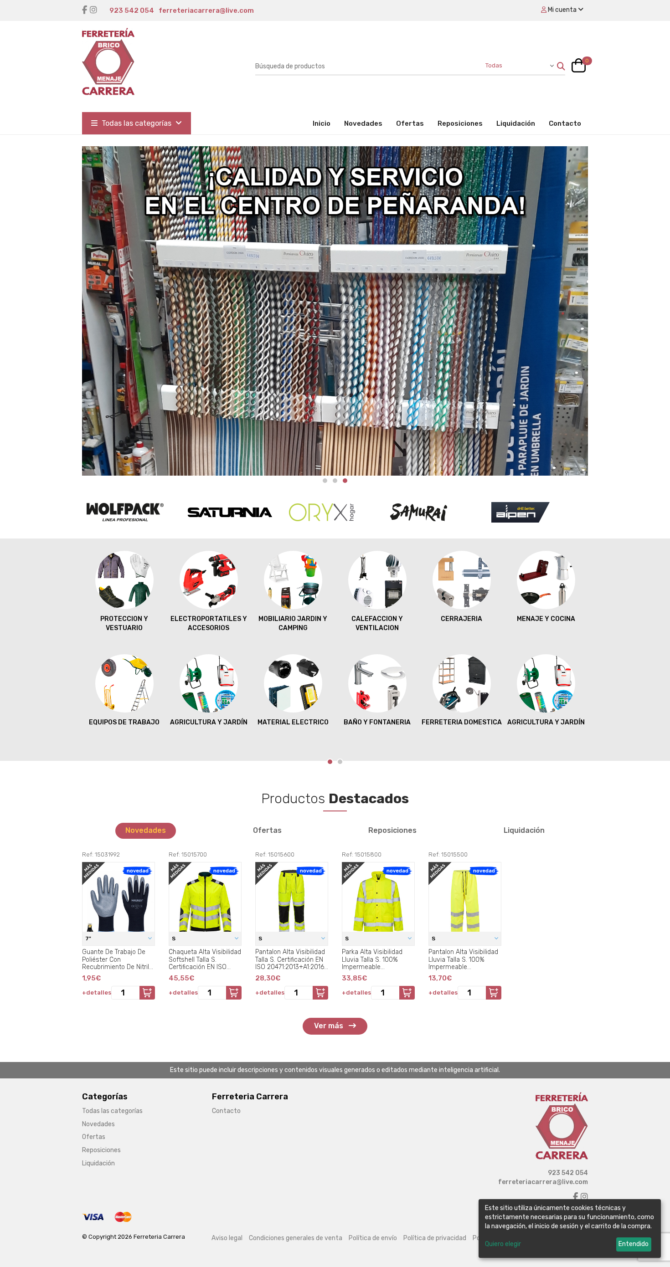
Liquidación (515, 123)
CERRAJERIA (461, 619)
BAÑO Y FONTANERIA (377, 722)
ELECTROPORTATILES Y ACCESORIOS (208, 623)
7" (89, 938)
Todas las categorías (136, 123)
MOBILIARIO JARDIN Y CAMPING (292, 623)
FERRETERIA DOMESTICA (462, 722)
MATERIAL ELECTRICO (293, 722)
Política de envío (373, 1238)
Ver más (329, 1025)
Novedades (363, 123)
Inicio (325, 123)
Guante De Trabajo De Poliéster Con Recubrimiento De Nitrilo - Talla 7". (117, 959)
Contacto (565, 123)
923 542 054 (131, 10)
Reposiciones (460, 123)
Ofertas (410, 123)
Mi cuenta (562, 10)
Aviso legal (226, 1238)
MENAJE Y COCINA (546, 619)
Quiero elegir (503, 1244)
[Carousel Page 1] (325, 480)
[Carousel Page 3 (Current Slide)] (345, 480)
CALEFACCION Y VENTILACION (377, 623)
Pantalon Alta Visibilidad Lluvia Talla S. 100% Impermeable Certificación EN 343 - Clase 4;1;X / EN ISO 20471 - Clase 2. (463, 959)
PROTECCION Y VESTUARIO (124, 623)
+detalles (96, 992)
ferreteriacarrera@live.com (206, 10)
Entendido (633, 1244)
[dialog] (570, 1228)
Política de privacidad (434, 1238)
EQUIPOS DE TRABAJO (124, 722)
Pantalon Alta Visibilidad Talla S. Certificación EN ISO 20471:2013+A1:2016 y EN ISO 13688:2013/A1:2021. (290, 959)
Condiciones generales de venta (295, 1238)
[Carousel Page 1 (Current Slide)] (330, 762)
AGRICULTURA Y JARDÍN (208, 722)
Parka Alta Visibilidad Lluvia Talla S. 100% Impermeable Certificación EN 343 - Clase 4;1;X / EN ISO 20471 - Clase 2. (374, 959)
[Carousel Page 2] (335, 480)
